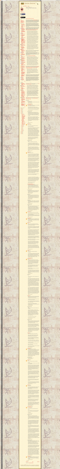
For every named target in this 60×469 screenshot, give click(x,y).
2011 (21, 131)
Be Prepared (23, 119)
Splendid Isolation (22, 24)
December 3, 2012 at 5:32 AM (30, 110)
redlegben (29, 211)
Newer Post (27, 461)
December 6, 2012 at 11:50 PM (30, 459)
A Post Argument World (23, 54)
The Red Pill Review (22, 21)
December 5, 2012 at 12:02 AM (30, 221)
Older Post (38, 461)
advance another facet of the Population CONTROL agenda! (32, 29)
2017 (21, 110)
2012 (21, 113)
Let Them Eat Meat (23, 101)
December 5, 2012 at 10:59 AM (30, 305)
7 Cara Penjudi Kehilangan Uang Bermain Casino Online (23, 102)
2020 (21, 108)
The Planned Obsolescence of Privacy (23, 121)
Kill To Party (22, 77)
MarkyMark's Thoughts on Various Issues (23, 70)
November (23, 124)
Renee (28, 222)
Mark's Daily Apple (23, 97)
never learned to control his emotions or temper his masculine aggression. (32, 66)
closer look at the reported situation (31, 55)
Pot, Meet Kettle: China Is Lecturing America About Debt (23, 31)
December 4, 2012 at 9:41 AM (30, 203)
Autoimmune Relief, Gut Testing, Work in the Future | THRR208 (23, 96)
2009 (21, 132)
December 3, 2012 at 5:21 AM (30, 103)
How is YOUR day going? (23, 62)
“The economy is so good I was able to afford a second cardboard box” (23, 29)
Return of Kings (22, 22)
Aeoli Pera (22, 33)
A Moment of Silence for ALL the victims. (30, 18)
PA (21, 55)
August (22, 126)
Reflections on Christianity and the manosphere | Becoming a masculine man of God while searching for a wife (23, 40)
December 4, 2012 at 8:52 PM (30, 210)
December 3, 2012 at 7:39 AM (30, 122)
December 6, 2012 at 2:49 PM (30, 405)
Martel (28, 295)
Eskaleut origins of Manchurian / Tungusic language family (23, 47)
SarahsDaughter (29, 104)
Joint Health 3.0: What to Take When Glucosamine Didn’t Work (23, 84)
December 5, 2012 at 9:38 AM (30, 294)
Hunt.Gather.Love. (22, 91)
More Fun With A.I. (22, 90)
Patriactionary (22, 28)
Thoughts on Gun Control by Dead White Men (23, 118)
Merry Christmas (22, 66)
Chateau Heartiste (22, 20)
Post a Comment (28, 460)
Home (32, 461)
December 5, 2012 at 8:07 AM (30, 273)
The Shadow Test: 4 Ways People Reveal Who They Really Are (23, 50)
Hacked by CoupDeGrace (23, 37)
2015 (21, 111)
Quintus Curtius (22, 52)
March (22, 129)
